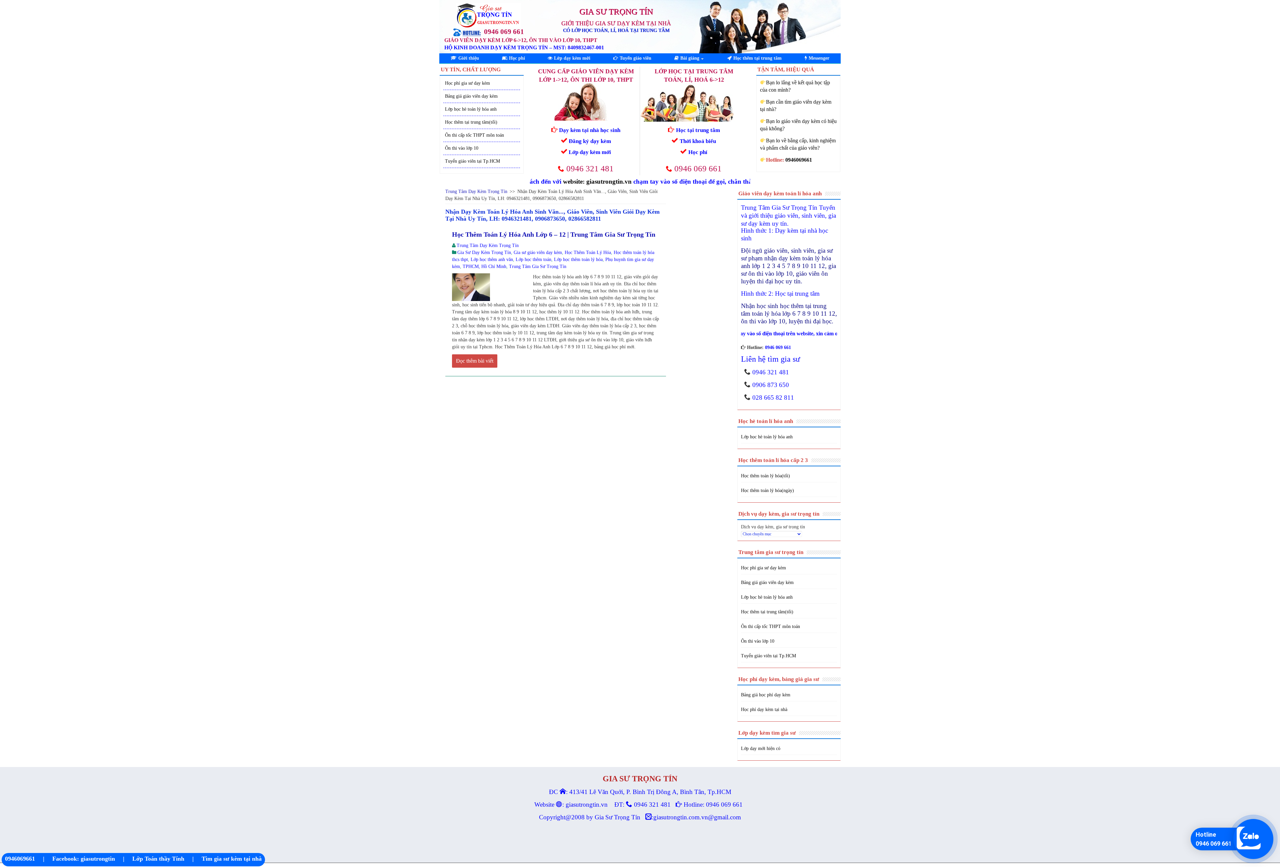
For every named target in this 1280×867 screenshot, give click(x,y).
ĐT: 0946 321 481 (642, 804)
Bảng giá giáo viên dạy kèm (471, 96)
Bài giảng (689, 58)
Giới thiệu (468, 58)
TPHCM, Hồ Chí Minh (484, 266)
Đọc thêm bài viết (474, 361)
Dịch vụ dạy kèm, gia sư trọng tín (773, 526)
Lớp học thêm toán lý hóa (578, 259)
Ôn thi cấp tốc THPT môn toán (474, 135)
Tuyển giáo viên (635, 58)
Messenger (819, 58)
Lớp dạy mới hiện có (760, 748)
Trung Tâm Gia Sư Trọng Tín (537, 266)
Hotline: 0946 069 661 (713, 804)
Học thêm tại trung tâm (757, 58)
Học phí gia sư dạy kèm (467, 83)
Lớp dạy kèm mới (572, 58)
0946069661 (20, 858)
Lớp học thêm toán (533, 259)
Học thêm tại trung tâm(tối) (471, 122)
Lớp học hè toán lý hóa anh (471, 109)
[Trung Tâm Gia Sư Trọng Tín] (488, 13)
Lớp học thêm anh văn (492, 259)
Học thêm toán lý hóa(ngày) (767, 490)
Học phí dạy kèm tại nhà (764, 709)
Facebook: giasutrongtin (83, 858)
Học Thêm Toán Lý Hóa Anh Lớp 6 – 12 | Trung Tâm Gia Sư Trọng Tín (553, 234)
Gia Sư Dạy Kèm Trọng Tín (484, 252)
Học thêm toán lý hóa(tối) (765, 475)
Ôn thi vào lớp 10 (461, 148)
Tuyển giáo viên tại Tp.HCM (472, 161)
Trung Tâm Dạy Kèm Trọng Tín (476, 191)
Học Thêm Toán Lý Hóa (588, 252)
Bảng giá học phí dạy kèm (765, 694)
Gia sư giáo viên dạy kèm (538, 252)
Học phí (517, 58)
